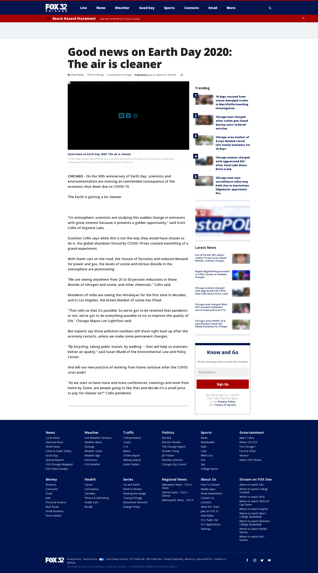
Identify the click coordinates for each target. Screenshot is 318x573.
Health (90, 479)
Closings (89, 446)
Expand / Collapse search (270, 8)
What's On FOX (248, 442)
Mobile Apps (208, 489)
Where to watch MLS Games (251, 538)
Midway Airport (132, 460)
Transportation (132, 437)
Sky (203, 464)
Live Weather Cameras (98, 437)
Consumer (52, 489)
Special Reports (55, 460)
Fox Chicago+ (247, 446)
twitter (262, 560)
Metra (126, 451)
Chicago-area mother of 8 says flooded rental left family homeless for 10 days (211, 323)
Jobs (48, 498)
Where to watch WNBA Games (253, 530)
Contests (206, 502)
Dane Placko (77, 74)
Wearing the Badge (134, 493)
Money (51, 479)
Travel (126, 442)
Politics (168, 432)
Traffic (128, 432)
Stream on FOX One (255, 479)
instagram (255, 560)
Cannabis (89, 493)
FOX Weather (92, 464)
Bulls (203, 446)
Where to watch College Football (253, 490)
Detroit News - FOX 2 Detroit (175, 494)
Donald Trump (170, 451)
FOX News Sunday (57, 468)
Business (51, 484)
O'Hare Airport (131, 455)
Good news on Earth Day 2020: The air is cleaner (99, 154)
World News (53, 446)
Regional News (174, 479)
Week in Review (132, 489)
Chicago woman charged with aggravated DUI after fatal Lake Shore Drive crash (211, 290)
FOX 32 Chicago (96, 74)
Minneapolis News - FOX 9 (177, 500)
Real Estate (52, 506)
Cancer (88, 484)
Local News (53, 437)
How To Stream (210, 484)
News (50, 432)
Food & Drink (247, 451)
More (231, 8)
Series (128, 479)
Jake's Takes (246, 437)
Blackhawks (208, 442)
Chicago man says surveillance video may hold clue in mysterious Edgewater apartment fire (232, 185)
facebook (247, 560)
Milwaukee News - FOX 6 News (177, 486)
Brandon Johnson (172, 460)
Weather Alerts (93, 442)
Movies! (244, 455)
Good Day (52, 455)
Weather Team (93, 451)
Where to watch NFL (251, 484)
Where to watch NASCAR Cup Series (254, 502)
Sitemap (206, 529)
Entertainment (251, 432)
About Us (208, 479)
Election (166, 437)
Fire (203, 460)
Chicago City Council (174, 464)
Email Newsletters (211, 493)
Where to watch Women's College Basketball (254, 522)
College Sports (209, 468)
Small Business (54, 511)
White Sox (207, 455)
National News (54, 442)
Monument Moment (135, 502)
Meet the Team (210, 506)
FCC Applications (211, 524)
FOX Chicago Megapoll (59, 464)
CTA (125, 446)
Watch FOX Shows (250, 460)
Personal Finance (56, 502)
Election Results (171, 442)
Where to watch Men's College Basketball (252, 515)
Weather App (92, 455)
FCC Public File (209, 520)
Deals (49, 493)
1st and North (131, 484)
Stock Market (53, 515)
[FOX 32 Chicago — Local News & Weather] (58, 8)
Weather (91, 432)
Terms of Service (225, 405)
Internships (207, 515)
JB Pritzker (168, 455)
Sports (206, 432)
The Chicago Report (174, 446)
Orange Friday (131, 506)
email (269, 560)
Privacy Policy (226, 401)
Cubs (204, 451)
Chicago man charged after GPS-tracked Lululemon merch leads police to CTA (211, 307)
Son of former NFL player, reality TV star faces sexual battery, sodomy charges (211, 257)
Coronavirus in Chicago (119, 74)
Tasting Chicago (132, 498)
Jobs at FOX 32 (209, 511)
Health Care (91, 502)
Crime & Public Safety (58, 451)
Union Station (131, 464)
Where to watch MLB (252, 496)
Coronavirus (91, 489)
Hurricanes (90, 460)
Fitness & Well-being (96, 498)
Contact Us (207, 498)
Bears (204, 437)
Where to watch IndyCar (253, 509)
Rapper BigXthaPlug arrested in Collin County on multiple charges (212, 274)
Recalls (88, 506)
